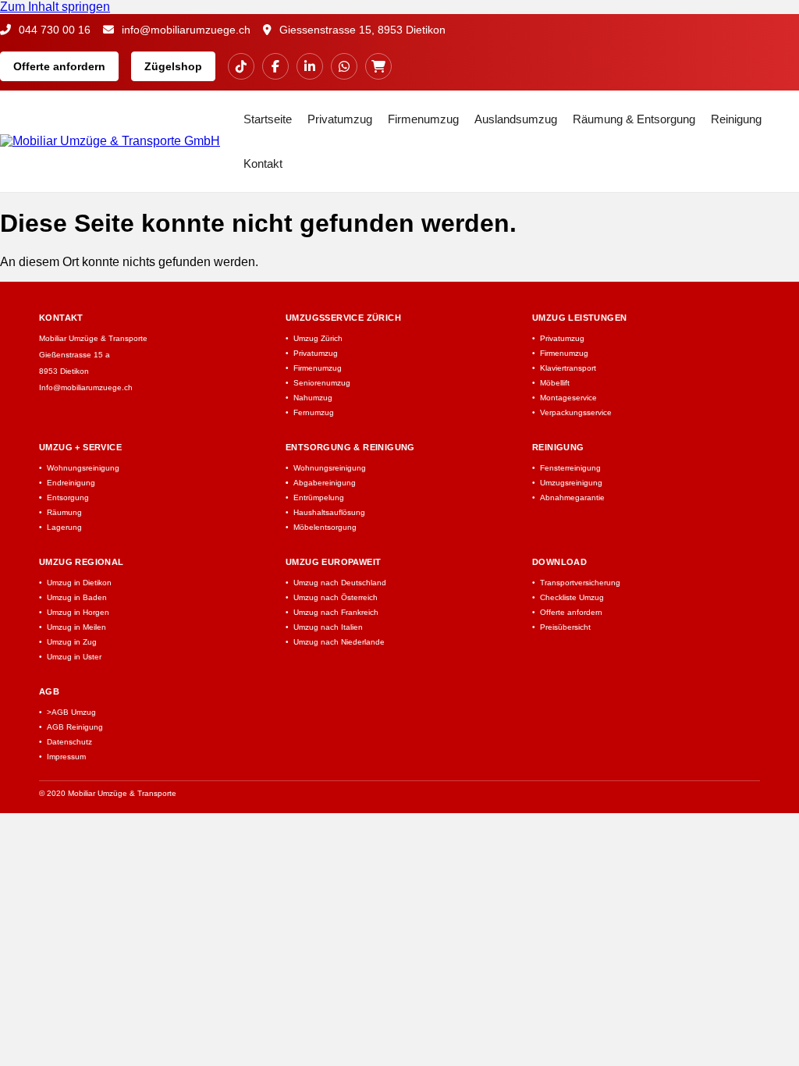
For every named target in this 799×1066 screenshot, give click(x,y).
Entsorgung (68, 497)
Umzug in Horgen (78, 612)
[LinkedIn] (310, 66)
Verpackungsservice (576, 412)
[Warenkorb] (378, 66)
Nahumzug (312, 397)
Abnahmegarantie (572, 497)
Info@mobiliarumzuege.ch (86, 387)
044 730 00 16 (53, 29)
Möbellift (555, 382)
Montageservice (568, 397)
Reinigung (736, 119)
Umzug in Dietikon (79, 582)
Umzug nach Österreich (335, 597)
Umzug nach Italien (328, 627)
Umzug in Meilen (76, 627)
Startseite (267, 119)
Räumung (64, 512)
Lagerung (64, 527)
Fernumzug (313, 412)
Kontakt (262, 163)
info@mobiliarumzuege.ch (184, 29)
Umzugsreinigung (571, 482)
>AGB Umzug (71, 712)
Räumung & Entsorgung (634, 119)
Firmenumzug (423, 119)
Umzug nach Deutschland (339, 582)
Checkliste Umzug (572, 597)
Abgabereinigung (324, 482)
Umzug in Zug (72, 642)
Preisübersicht (565, 627)
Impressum (66, 756)
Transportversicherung (580, 582)
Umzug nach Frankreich (335, 612)
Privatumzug (339, 119)
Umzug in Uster (74, 656)
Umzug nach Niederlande (339, 642)
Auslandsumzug (515, 119)
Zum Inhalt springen (55, 6)
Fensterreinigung (570, 468)
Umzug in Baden (77, 597)
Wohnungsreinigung (83, 468)
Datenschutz (69, 741)
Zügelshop (173, 66)
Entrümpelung (318, 497)
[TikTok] (241, 66)
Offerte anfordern (59, 66)
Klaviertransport (568, 368)
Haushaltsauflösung (329, 512)
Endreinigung (71, 482)
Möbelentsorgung (325, 527)
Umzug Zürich (318, 338)
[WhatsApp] (344, 66)
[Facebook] (275, 66)
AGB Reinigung (75, 727)
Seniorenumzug (321, 382)
